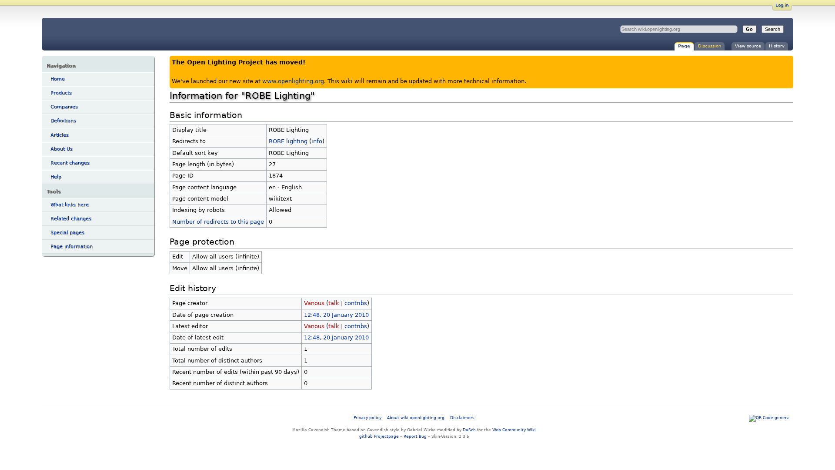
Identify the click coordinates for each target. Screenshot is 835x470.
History (777, 46)
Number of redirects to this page (218, 221)
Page (684, 46)
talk (333, 303)
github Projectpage (379, 436)
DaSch (469, 429)
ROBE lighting (288, 141)
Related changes (70, 219)
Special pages (67, 232)
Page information (71, 246)
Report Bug (415, 436)
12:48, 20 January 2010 (336, 315)
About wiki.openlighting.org (415, 417)
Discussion (709, 46)
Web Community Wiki (514, 429)
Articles (59, 135)
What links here (69, 205)
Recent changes (70, 163)
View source (748, 46)
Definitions (63, 121)
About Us (61, 149)
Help (55, 177)
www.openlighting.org (293, 81)
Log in (781, 5)
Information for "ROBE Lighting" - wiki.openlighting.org (114, 34)
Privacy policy (367, 417)
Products (61, 93)
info (316, 141)
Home (57, 79)
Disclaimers (462, 417)
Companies (64, 107)
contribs (355, 303)
